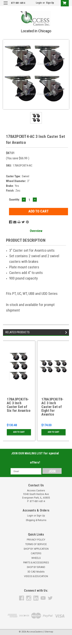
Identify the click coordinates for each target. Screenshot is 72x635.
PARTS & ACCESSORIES (36, 562)
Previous (61, 332)
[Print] (19, 222)
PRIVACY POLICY (36, 539)
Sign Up (50, 2)
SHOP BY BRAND (36, 567)
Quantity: (14, 199)
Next (66, 332)
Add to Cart (19, 432)
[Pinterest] (27, 222)
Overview (36, 231)
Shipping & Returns (36, 520)
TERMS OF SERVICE (36, 544)
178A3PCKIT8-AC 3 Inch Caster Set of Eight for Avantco (52, 406)
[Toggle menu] (5, 5)
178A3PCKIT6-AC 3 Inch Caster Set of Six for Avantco (19, 405)
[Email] (14, 222)
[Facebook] (10, 222)
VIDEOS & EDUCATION (36, 576)
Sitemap (48, 631)
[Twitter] (23, 222)
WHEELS (36, 558)
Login (39, 2)
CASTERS (36, 553)
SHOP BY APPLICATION (36, 548)
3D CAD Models (36, 571)
